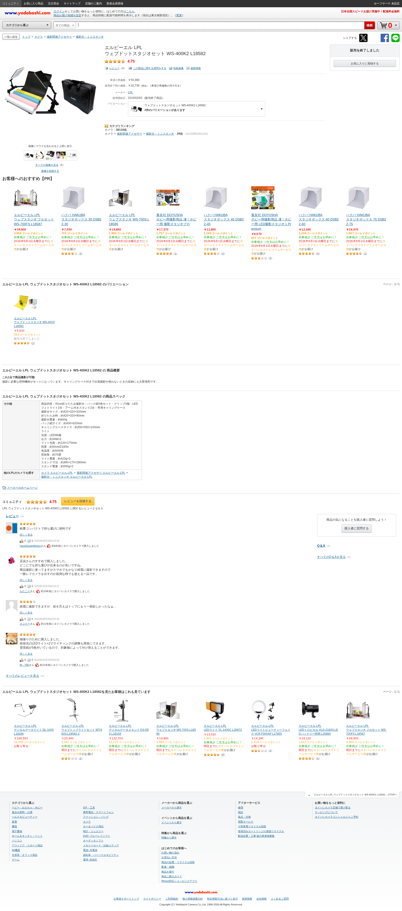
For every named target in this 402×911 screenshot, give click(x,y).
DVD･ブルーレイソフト (96, 835)
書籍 (14, 826)
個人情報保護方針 (192, 898)
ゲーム (16, 859)
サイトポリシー (152, 898)
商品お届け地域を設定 (67, 15)
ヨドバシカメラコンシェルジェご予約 (336, 816)
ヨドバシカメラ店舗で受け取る (333, 807)
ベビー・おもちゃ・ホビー (27, 807)
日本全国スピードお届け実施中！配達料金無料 (370, 11)
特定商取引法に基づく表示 (222, 898)
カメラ (109, 129)
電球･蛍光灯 (90, 859)
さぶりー (25, 623)
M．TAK (24, 665)
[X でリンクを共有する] (363, 41)
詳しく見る (26, 534)
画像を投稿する (50, 171)
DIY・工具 (89, 807)
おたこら (25, 591)
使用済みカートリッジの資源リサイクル (261, 831)
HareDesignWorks (30, 545)
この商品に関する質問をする (149, 68)
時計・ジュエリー (93, 831)
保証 (240, 812)
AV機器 (16, 850)
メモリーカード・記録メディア (101, 845)
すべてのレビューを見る (22, 675)
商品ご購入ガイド (171, 876)
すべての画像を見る (46, 165)
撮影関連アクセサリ (129, 133)
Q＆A (321, 545)
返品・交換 (244, 816)
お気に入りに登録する (365, 63)
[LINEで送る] (395, 41)
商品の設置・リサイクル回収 (178, 862)
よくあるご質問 (280, 898)
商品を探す (167, 871)
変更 (179, 15)
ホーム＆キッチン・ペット (27, 835)
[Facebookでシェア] (385, 41)
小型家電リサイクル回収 (252, 826)
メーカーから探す (171, 807)
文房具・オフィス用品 (24, 855)
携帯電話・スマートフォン (98, 812)
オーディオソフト (93, 840)
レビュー (114, 68)
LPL (130, 92)
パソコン (17, 840)
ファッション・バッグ (96, 816)
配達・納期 (167, 866)
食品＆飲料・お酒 (22, 812)
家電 (14, 821)
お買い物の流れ (170, 852)
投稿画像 (178, 68)
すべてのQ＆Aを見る (331, 557)
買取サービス (245, 821)
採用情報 (247, 898)
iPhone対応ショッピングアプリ (179, 881)
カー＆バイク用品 (93, 826)
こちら (130, 11)
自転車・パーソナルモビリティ (101, 855)
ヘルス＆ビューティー (24, 816)
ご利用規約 (171, 898)
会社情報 (261, 898)
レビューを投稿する (77, 501)
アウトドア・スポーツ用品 (27, 845)
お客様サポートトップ (126, 898)
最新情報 (196, 68)
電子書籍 (17, 831)
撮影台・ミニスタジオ (160, 133)
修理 (240, 807)
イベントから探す (171, 822)
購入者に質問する (357, 528)
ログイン (59, 11)
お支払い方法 (169, 857)
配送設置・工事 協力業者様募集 (256, 835)
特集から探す (169, 837)
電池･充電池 (90, 850)
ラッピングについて (326, 812)
